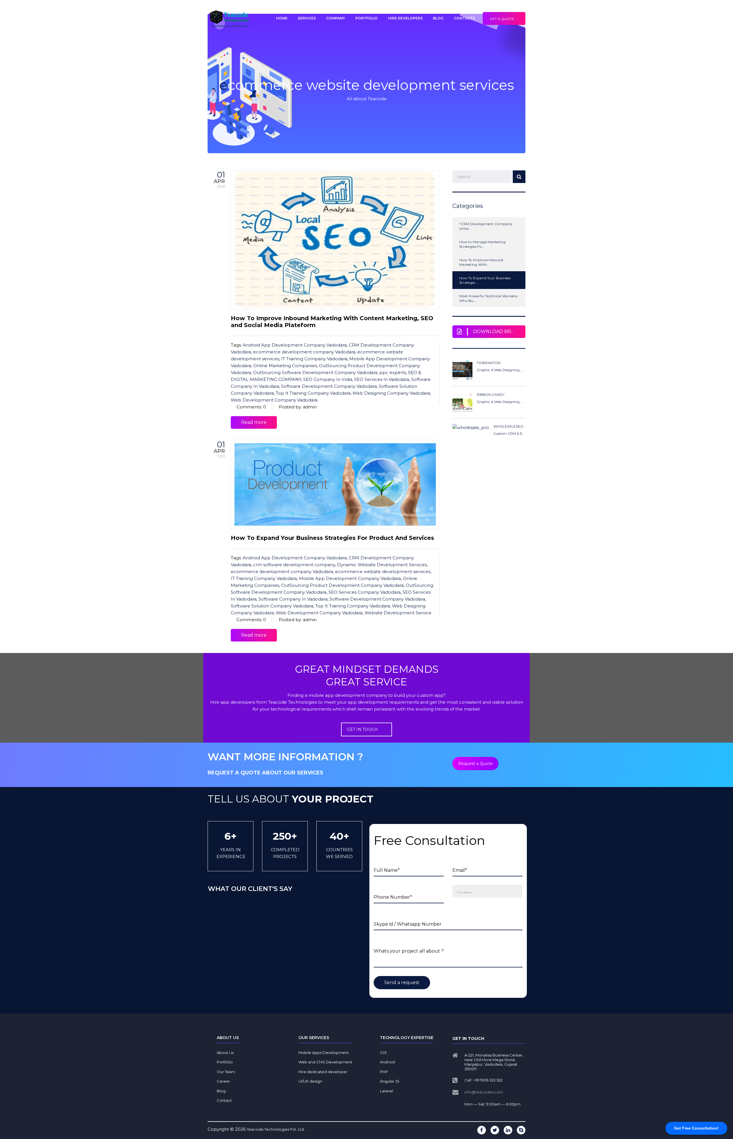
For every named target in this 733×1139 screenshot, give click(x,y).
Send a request (401, 982)
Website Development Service (397, 612)
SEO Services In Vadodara (381, 379)
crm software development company (294, 564)
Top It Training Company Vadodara (313, 393)
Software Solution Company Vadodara (272, 606)
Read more (254, 422)
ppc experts (392, 372)
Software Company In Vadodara (293, 599)
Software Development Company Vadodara (329, 386)
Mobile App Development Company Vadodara (350, 578)
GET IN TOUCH (362, 729)
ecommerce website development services (382, 571)
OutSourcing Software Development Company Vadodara (315, 372)
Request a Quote (475, 763)
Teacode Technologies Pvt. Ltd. (276, 1129)
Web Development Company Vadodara (274, 400)
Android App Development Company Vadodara (295, 345)
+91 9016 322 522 (488, 1080)
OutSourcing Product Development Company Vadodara (342, 585)
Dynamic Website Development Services (382, 564)
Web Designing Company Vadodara (391, 393)
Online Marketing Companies (285, 365)
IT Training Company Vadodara (314, 358)
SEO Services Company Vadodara (364, 592)
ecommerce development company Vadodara (304, 352)
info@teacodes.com (483, 1092)
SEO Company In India (327, 379)
